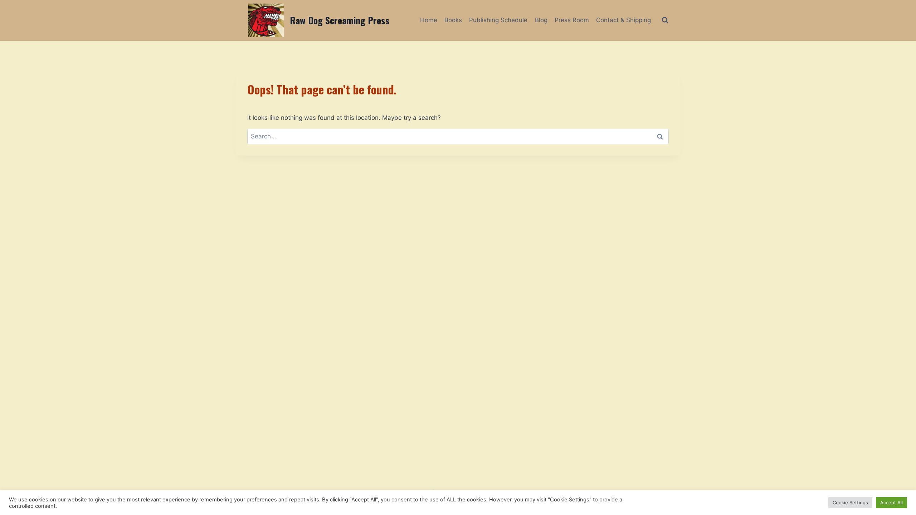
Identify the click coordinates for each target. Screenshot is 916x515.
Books (453, 20)
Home (428, 20)
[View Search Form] (665, 20)
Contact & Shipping (623, 20)
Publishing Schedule (498, 20)
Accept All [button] (891, 502)
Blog (541, 20)
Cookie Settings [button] (850, 502)
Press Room (572, 20)
